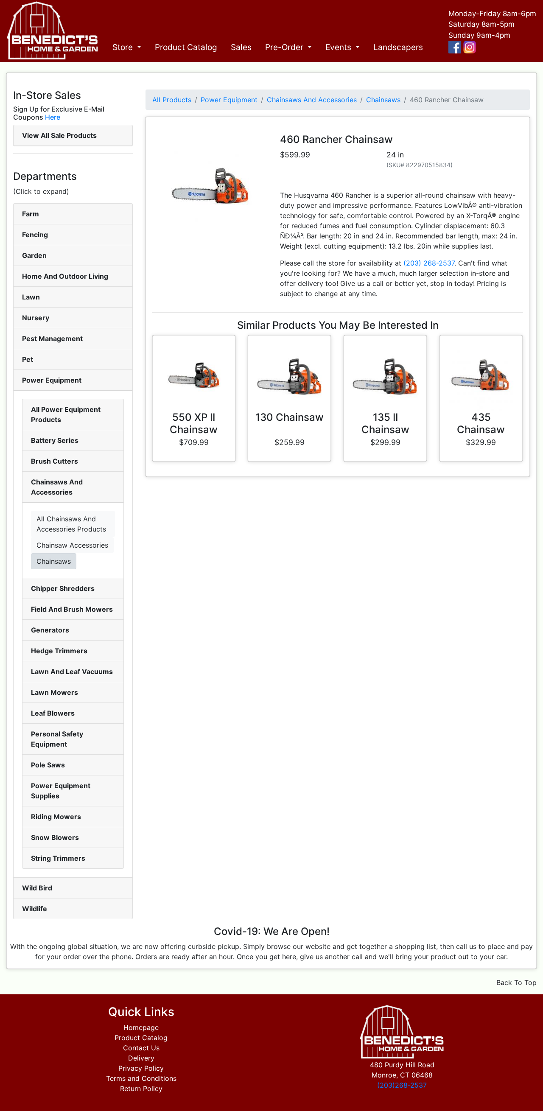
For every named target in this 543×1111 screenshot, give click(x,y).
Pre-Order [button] (285, 47)
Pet (27, 359)
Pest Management (52, 338)
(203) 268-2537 (428, 263)
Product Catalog (186, 47)
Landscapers (398, 47)
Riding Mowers (56, 816)
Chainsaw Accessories (72, 545)
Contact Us (141, 1048)
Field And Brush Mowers (72, 609)
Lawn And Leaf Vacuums (72, 671)
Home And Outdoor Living (65, 276)
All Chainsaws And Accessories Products (71, 524)
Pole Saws (48, 765)
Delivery (141, 1058)
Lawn (31, 297)
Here (52, 117)
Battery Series (54, 440)
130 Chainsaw (289, 417)
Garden (34, 255)
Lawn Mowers (54, 692)
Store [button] (123, 47)
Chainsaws (53, 561)
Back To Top (516, 982)
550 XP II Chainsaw (194, 423)
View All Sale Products (59, 135)
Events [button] (339, 47)
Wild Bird (37, 888)
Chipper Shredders (63, 588)
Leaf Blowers (53, 713)
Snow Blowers (55, 837)
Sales (241, 47)
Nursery (35, 317)
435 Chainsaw (481, 423)
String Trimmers (58, 858)
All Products (171, 99)
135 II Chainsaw (385, 423)
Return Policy (141, 1088)
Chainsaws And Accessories (312, 99)
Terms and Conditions (141, 1078)
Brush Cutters (54, 461)
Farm (30, 214)
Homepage (141, 1027)
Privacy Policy (141, 1068)
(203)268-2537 (402, 1085)
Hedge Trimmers (59, 650)
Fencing (35, 234)
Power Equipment (51, 380)
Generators (50, 630)
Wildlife (34, 908)
